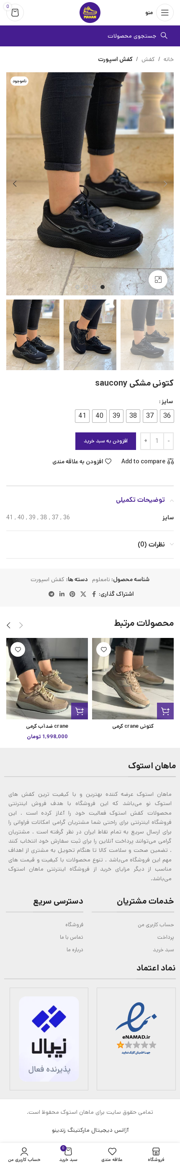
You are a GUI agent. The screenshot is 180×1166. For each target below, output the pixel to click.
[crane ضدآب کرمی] (47, 678)
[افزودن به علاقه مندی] (103, 649)
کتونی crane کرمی (133, 726)
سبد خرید (163, 950)
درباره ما (75, 950)
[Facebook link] (94, 594)
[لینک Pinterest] (72, 594)
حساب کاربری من (156, 925)
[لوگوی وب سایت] (90, 12)
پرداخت (165, 937)
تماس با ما (71, 937)
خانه (169, 59)
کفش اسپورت (115, 59)
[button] (165, 183)
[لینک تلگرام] (51, 594)
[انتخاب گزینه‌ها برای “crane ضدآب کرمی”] (79, 711)
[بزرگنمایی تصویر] (158, 279)
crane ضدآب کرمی (47, 726)
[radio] (167, 416)
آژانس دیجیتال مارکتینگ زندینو (90, 1130)
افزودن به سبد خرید (106, 441)
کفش (148, 59)
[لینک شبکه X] (83, 594)
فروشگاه (74, 925)
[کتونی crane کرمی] (133, 678)
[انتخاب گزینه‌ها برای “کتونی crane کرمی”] (165, 711)
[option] (102, 287)
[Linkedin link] (62, 594)
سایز (167, 401)
